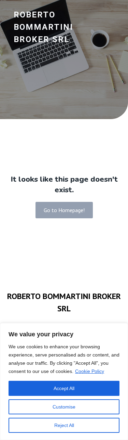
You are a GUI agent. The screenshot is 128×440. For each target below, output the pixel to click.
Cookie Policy (89, 371)
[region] (64, 381)
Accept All (64, 388)
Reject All (64, 425)
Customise (64, 407)
